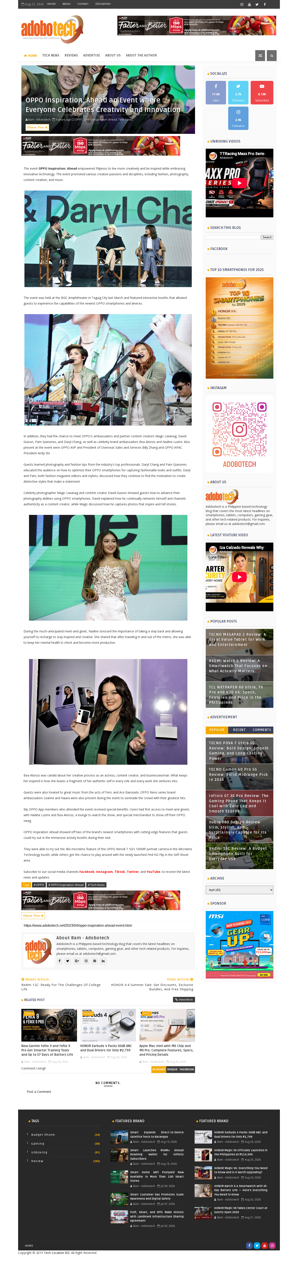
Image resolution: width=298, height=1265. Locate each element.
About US (113, 55)
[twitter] (257, 4)
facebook (187, 1069)
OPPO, (79, 119)
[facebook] (264, 4)
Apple (146, 1013)
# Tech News (96, 885)
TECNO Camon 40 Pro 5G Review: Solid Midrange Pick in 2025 (238, 774)
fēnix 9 (29, 1013)
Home (51, 4)
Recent (239, 730)
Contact (82, 4)
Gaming (37, 1144)
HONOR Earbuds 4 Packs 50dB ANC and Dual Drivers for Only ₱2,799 (106, 1048)
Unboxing (39, 1152)
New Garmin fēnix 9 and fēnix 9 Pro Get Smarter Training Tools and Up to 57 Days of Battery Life (47, 1050)
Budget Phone (43, 1135)
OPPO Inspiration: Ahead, (101, 119)
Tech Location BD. (57, 1253)
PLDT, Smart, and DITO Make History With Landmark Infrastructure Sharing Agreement (156, 1216)
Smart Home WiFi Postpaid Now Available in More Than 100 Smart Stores (156, 1177)
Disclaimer (103, 4)
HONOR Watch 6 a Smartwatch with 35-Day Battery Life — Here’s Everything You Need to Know (240, 1190)
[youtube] (249, 4)
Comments (262, 730)
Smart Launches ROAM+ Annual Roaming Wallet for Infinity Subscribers (156, 1155)
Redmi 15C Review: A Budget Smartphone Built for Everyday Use (238, 853)
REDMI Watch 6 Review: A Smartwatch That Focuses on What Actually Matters (238, 666)
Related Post (34, 1000)
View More (186, 999)
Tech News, (125, 119)
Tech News (51, 55)
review (37, 1161)
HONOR (88, 1013)
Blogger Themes (184, 1260)
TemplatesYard (139, 1260)
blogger (158, 1069)
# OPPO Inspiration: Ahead (66, 885)
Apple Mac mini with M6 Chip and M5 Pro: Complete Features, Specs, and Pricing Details (166, 1050)
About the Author (141, 55)
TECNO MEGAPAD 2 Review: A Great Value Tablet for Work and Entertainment (237, 639)
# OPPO (39, 885)
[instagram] (241, 4)
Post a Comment (39, 1092)
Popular (217, 730)
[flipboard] (272, 4)
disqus (172, 1069)
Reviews (71, 55)
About (66, 4)
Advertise (91, 55)
